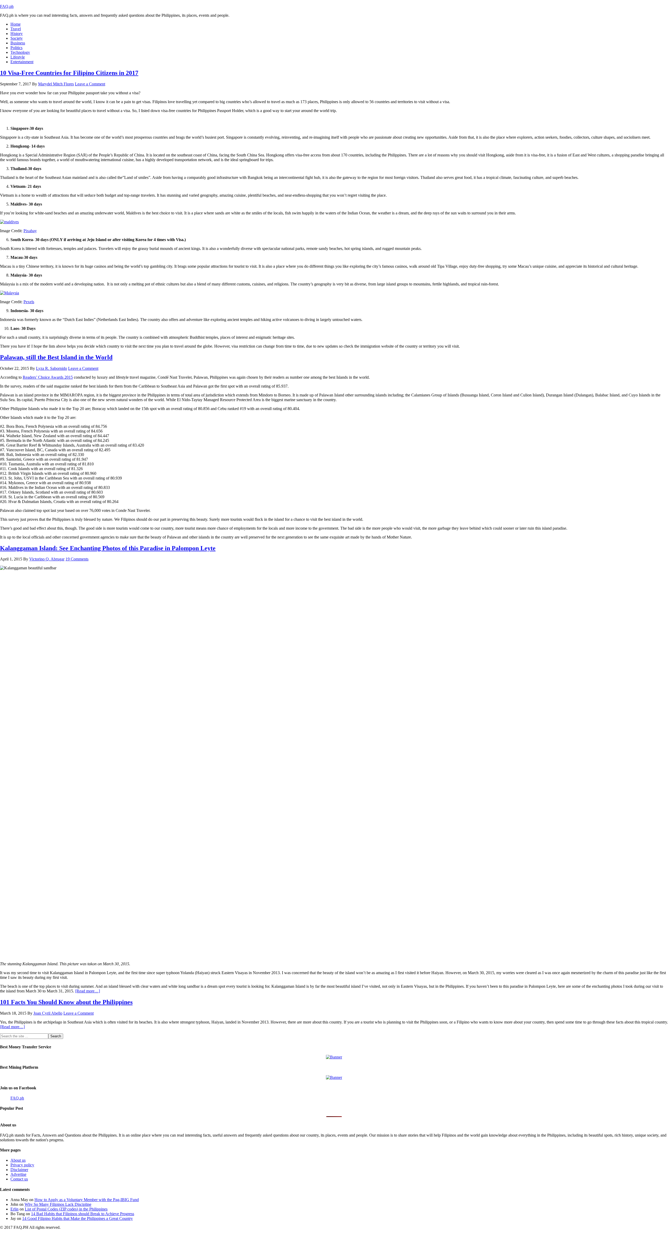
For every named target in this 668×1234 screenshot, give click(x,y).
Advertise (18, 1174)
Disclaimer (19, 1169)
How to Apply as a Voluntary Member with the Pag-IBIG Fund (86, 1199)
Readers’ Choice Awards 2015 (48, 377)
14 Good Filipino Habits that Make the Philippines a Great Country (77, 1218)
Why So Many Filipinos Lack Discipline (58, 1204)
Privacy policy (22, 1165)
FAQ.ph (7, 6)
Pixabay (30, 231)
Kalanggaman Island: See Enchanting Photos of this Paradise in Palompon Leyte (108, 548)
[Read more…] (87, 991)
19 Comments (76, 559)
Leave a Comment (90, 84)
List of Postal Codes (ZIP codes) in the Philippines (66, 1209)
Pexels (28, 302)
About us (18, 1160)
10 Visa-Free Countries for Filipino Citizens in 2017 (69, 72)
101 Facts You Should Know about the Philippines (66, 1002)
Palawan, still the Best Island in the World (56, 357)
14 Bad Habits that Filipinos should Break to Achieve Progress (82, 1214)
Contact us (19, 1179)
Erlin (14, 1209)
